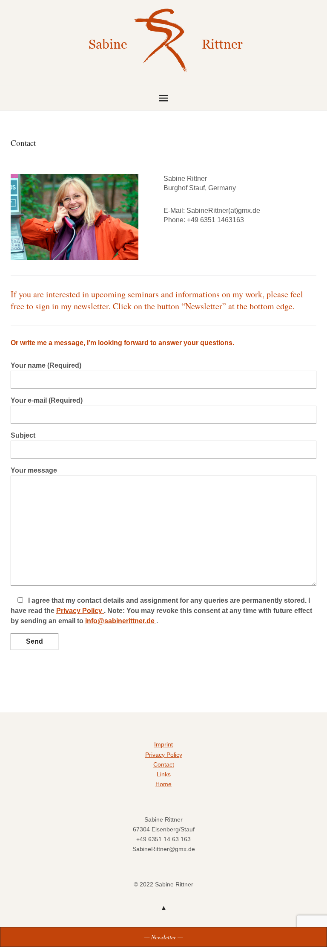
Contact (163, 764)
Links (164, 774)
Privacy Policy (80, 610)
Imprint (163, 744)
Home (163, 784)
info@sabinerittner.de (120, 621)
